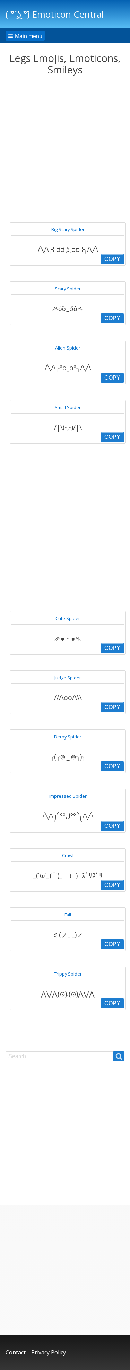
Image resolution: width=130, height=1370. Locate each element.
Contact (16, 1352)
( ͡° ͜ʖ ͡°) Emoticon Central (55, 14)
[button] (25, 36)
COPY (112, 259)
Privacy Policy (48, 1352)
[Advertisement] (65, 149)
